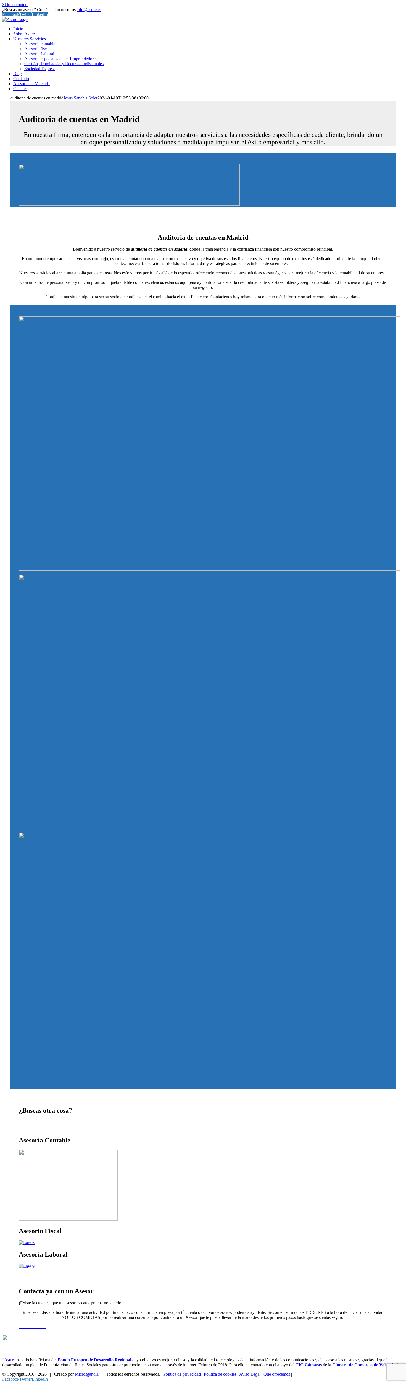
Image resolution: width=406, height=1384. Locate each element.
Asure (9, 1359)
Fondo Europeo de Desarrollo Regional (94, 1359)
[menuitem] (18, 29)
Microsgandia (87, 1374)
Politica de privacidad (182, 1374)
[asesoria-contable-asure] (68, 1219)
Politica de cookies (220, 1374)
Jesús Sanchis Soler (80, 98)
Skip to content (15, 4)
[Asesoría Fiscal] (27, 1242)
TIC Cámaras (309, 1364)
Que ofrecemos (276, 1374)
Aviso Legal (249, 1374)
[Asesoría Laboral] (27, 1266)
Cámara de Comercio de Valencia (363, 1364)
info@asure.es (89, 9)
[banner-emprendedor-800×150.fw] (129, 204)
